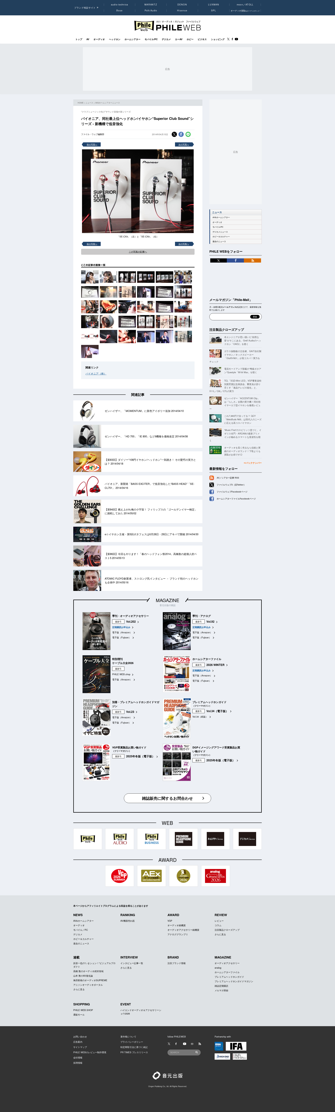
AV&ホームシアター (221, 217)
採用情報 (77, 1062)
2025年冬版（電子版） (140, 756)
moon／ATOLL (245, 4)
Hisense (182, 10)
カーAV (179, 39)
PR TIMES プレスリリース (134, 1052)
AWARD (173, 915)
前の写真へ (92, 144)
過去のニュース (219, 241)
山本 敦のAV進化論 (83, 975)
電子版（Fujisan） (121, 637)
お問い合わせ (80, 1036)
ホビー (190, 39)
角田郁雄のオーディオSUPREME (90, 980)
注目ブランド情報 (177, 963)
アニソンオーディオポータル (88, 984)
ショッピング (218, 39)
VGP (170, 920)
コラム (218, 925)
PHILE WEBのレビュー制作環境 (89, 1052)
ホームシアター (132, 39)
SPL (213, 10)
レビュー (219, 920)
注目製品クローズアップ (226, 329)
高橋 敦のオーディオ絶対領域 (88, 971)
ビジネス (202, 39)
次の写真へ (183, 144)
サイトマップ (80, 1047)
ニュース (89, 102)
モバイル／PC (80, 929)
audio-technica (119, 4)
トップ (78, 39)
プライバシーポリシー (131, 1041)
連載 (76, 957)
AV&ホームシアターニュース (107, 102)
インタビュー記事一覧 (131, 963)
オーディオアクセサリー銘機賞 (183, 929)
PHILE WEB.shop (121, 674)
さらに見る (220, 934)
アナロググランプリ (178, 934)
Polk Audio (151, 10)
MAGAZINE (167, 600)
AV (87, 39)
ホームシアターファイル (227, 972)
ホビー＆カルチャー (221, 236)
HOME (80, 102)
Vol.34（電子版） (217, 711)
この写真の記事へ (138, 251)
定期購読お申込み (121, 627)
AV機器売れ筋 (127, 920)
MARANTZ (150, 4)
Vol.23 (130, 712)
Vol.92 (210, 622)
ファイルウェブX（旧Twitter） (231, 484)
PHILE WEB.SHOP (83, 1010)
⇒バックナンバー (253, 462)
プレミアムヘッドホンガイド (229, 976)
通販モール (79, 1014)
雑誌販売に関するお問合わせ (167, 798)
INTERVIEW (129, 957)
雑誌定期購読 (221, 985)
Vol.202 (131, 622)
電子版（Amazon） (122, 632)
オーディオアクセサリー (227, 963)
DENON (182, 4)
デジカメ (166, 39)
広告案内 (77, 1041)
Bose (119, 10)
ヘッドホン (114, 39)
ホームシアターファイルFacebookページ (236, 498)
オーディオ (99, 39)
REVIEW (221, 915)
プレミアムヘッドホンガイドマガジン (234, 981)
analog (218, 967)
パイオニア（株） (95, 373)
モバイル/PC (151, 39)
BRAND (173, 957)
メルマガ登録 (221, 990)
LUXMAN (213, 4)
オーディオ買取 (245, 10)
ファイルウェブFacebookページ (232, 491)
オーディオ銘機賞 (177, 925)
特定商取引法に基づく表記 (134, 1047)
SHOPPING (81, 1004)
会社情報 (77, 1057)
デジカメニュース (220, 231)
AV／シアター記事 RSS (228, 477)
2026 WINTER (215, 665)
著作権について (128, 1036)
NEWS (78, 915)
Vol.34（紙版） (200, 716)
